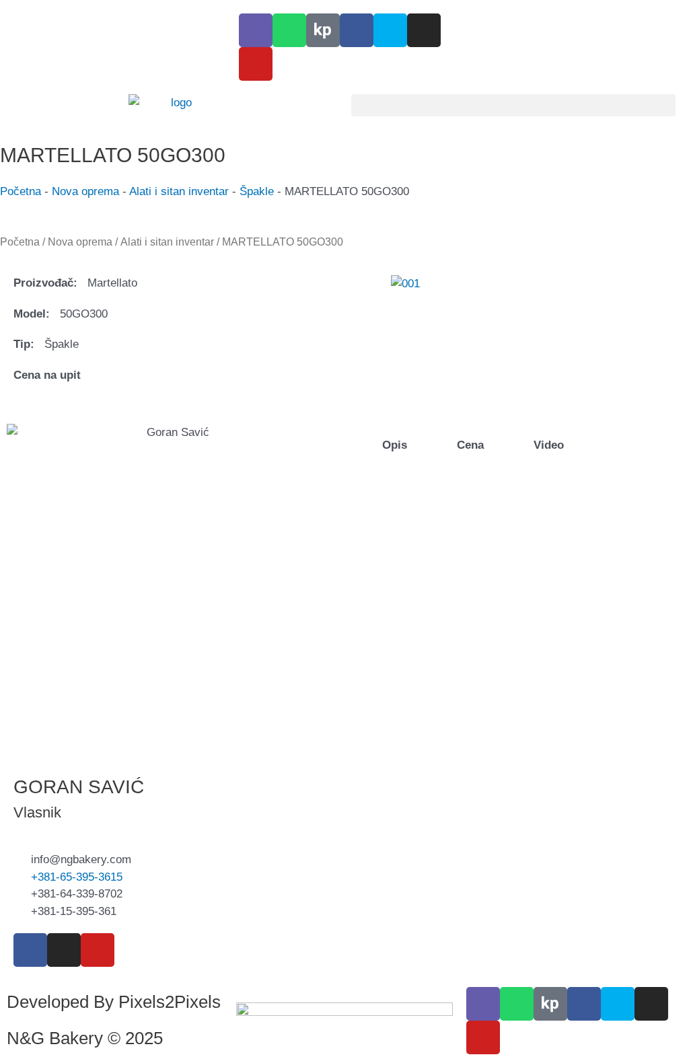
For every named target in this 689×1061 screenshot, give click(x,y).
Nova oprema (85, 191)
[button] (513, 105)
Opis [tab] (393, 445)
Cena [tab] (469, 445)
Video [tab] (547, 445)
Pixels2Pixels (169, 1002)
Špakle (257, 191)
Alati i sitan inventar (179, 191)
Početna (20, 191)
